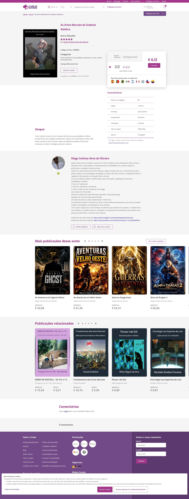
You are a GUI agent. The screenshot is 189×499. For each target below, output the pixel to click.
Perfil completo (82, 227)
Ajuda (164, 1)
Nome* (139, 441)
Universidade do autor (50, 454)
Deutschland (135, 1)
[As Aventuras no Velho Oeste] (91, 270)
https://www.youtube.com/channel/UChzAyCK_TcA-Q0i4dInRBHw (117, 220)
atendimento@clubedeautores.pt (118, 143)
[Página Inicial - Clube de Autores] (30, 7)
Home (25, 14)
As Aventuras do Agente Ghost (49, 297)
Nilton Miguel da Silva (119, 383)
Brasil (109, 1)
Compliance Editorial (49, 446)
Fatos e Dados (28, 458)
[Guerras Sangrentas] (129, 270)
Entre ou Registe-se (150, 7)
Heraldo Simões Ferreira (159, 383)
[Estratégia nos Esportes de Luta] (167, 352)
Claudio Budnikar (79, 383)
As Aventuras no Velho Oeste (87, 297)
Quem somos (28, 454)
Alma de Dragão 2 (158, 297)
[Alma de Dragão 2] (167, 270)
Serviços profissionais (49, 450)
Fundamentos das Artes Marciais (89, 379)
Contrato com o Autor (31, 466)
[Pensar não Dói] (129, 352)
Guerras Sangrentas (121, 297)
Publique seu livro (152, 1)
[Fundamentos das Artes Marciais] (91, 352)
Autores (26, 446)
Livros (31, 14)
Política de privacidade (50, 442)
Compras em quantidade (51, 458)
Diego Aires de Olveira (120, 301)
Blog (24, 450)
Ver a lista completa (156, 241)
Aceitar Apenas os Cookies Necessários (130, 489)
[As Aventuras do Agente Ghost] (52, 270)
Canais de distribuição (50, 462)
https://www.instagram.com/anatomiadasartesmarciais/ (113, 218)
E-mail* (139, 450)
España (125, 1)
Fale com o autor (103, 227)
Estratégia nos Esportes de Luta (165, 379)
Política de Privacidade (12, 489)
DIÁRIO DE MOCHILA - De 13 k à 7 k (51, 379)
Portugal (117, 1)
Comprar (154, 65)
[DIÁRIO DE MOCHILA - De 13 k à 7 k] (52, 352)
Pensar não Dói (119, 379)
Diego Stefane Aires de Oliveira (76, 42)
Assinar (141, 461)
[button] (85, 241)
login (66, 411)
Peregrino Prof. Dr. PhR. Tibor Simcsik (48, 383)
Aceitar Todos (105, 489)
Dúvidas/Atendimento (30, 442)
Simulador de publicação (54, 466)
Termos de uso (28, 462)
